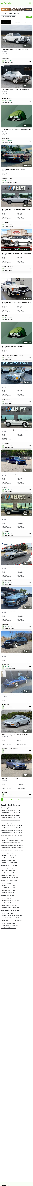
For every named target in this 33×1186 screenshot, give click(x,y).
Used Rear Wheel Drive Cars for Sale (11, 920)
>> (18, 799)
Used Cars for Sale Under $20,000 (10, 815)
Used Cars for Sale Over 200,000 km (11, 835)
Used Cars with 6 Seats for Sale (10, 907)
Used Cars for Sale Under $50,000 (10, 820)
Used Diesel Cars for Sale (8, 860)
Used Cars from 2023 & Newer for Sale (12, 840)
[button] (30, 61)
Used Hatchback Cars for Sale (9, 877)
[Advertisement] (16, 275)
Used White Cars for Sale (8, 887)
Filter (29, 16)
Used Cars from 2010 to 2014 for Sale (12, 847)
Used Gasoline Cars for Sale (9, 862)
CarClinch (6, 3)
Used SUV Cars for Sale (7, 872)
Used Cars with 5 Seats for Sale (10, 905)
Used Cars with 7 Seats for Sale (10, 910)
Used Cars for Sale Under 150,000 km (11, 832)
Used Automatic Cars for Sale (9, 925)
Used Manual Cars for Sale (8, 928)
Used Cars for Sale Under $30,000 (10, 817)
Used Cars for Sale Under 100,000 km (11, 830)
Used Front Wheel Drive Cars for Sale (11, 915)
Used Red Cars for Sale (7, 895)
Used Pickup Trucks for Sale (9, 880)
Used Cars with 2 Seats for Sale (10, 900)
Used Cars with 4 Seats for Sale (10, 902)
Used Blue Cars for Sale (7, 892)
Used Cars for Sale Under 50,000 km (11, 827)
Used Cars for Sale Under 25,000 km (11, 825)
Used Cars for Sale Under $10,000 (10, 810)
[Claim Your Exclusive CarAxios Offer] (16, 9)
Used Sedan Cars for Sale (8, 870)
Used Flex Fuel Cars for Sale (9, 865)
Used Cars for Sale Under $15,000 (10, 812)
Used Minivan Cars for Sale (8, 875)
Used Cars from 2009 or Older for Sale (12, 850)
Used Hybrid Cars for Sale (8, 857)
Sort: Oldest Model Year (8, 16)
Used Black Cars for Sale (8, 885)
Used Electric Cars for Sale (8, 855)
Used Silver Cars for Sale (8, 890)
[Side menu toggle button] (30, 3)
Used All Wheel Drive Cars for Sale (11, 918)
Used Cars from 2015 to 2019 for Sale (12, 845)
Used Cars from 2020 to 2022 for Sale (12, 842)
